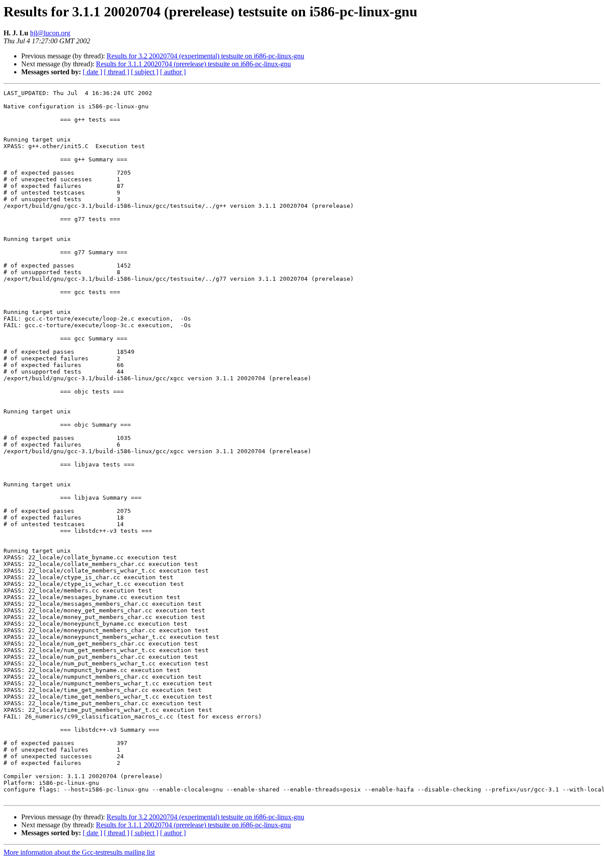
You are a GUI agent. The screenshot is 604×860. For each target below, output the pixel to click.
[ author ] (173, 72)
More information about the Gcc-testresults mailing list (79, 852)
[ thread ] (116, 72)
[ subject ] (144, 72)
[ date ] (92, 72)
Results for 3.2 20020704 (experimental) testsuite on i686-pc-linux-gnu (205, 56)
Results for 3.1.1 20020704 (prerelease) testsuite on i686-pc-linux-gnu (193, 64)
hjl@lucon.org (50, 33)
